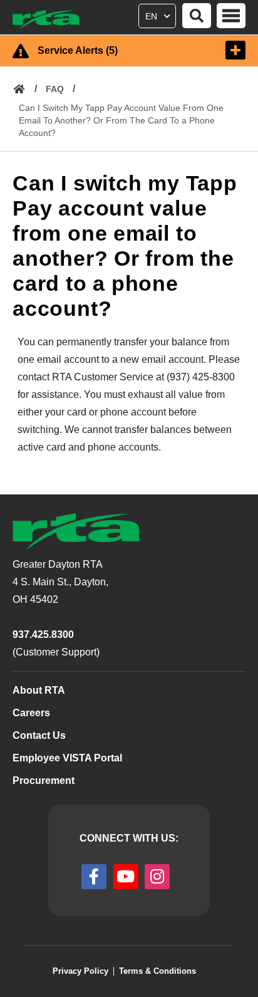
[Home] (52, 19)
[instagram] (157, 876)
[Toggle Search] (196, 15)
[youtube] (125, 876)
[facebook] (93, 876)
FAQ (55, 89)
